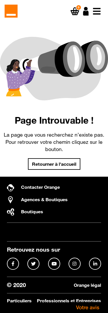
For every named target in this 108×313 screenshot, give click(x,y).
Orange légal (87, 285)
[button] (86, 11)
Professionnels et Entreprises (69, 300)
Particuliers (19, 300)
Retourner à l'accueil (54, 164)
